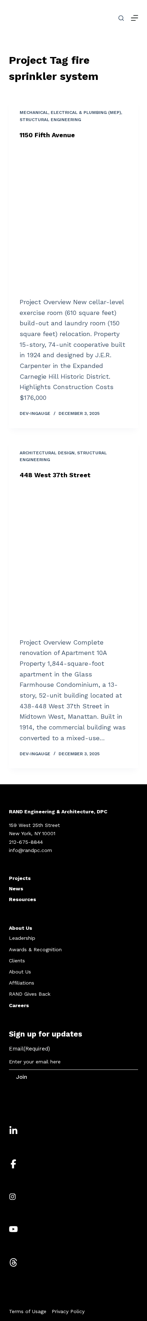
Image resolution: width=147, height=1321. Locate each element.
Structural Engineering (50, 119)
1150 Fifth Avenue (47, 135)
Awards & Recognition (35, 949)
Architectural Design (47, 452)
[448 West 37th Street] (73, 558)
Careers (19, 1005)
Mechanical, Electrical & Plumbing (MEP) (70, 112)
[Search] (121, 18)
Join (21, 1077)
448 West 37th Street (55, 475)
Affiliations (21, 983)
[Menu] (134, 17)
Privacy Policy (68, 1311)
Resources (22, 899)
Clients (17, 960)
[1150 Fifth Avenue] (73, 217)
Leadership (22, 938)
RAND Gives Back (29, 994)
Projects (20, 878)
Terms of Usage (27, 1311)
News (16, 888)
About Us (20, 928)
